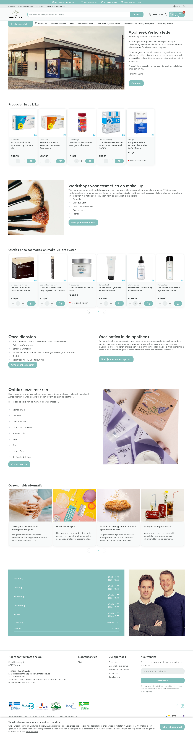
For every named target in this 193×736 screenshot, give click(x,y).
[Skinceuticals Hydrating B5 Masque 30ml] (111, 268)
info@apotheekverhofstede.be (35, 673)
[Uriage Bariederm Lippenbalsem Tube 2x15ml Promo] (141, 122)
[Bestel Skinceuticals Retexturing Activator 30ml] (148, 303)
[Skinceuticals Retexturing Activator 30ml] (141, 268)
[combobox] (78, 14)
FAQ (80, 662)
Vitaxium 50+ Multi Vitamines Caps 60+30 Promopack (50, 145)
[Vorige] (89, 311)
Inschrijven (162, 680)
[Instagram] (183, 706)
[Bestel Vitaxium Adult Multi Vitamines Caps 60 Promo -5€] (31, 161)
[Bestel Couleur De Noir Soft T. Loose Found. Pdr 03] (31, 303)
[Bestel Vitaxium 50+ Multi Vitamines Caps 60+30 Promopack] (60, 161)
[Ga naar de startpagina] (15, 14)
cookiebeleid (32, 731)
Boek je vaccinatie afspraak (116, 359)
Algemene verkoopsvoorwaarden (23, 716)
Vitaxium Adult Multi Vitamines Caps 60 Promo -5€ (23, 145)
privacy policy (146, 691)
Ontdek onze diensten (22, 364)
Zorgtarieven (115, 676)
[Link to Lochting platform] (183, 716)
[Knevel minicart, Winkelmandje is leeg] (171, 14)
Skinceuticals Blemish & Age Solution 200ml (169, 289)
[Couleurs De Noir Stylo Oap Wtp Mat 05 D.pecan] (52, 268)
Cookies (60, 716)
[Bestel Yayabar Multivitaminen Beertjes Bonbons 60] (89, 161)
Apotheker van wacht (119, 669)
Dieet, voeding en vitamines (108, 23)
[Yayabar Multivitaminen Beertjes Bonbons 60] (82, 122)
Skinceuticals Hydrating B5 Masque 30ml (110, 289)
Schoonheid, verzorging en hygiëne (139, 23)
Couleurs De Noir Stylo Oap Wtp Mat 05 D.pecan (52, 289)
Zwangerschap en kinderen (62, 23)
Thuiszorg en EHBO (166, 23)
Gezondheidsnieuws (25, 6)
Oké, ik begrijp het (172, 726)
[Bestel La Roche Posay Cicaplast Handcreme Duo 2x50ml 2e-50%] (119, 161)
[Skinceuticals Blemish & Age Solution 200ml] (170, 268)
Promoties (42, 23)
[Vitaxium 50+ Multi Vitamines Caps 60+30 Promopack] (52, 122)
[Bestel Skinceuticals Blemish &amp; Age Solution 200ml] (178, 303)
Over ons (136, 83)
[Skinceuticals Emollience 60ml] (82, 268)
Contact (11, 6)
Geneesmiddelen (85, 23)
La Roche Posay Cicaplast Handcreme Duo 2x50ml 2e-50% (111, 145)
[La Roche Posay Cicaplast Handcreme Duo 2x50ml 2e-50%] (111, 122)
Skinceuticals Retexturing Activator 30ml (140, 289)
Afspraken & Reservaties (57, 6)
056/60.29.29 (24, 670)
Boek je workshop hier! (83, 222)
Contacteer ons (19, 464)
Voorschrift (40, 6)
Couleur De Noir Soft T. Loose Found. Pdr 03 (21, 289)
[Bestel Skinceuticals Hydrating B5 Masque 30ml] (119, 303)
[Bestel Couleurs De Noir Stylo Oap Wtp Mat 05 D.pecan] (60, 303)
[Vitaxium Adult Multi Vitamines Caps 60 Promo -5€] (23, 122)
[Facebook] (177, 706)
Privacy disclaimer (47, 716)
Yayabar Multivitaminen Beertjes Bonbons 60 (80, 144)
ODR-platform (71, 716)
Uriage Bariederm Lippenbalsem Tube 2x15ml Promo (137, 145)
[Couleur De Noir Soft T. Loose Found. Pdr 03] (23, 268)
